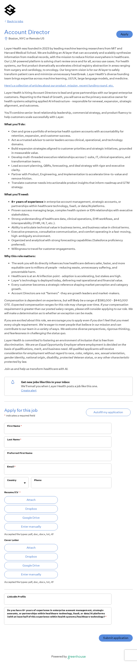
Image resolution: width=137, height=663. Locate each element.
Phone (38, 480)
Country (11, 480)
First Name (14, 425)
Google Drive (31, 517)
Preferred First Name (19, 453)
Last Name (14, 439)
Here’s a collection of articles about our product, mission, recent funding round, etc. (59, 85)
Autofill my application (108, 412)
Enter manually (31, 526)
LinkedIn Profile (16, 596)
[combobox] (7, 484)
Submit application (115, 638)
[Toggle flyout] (25, 483)
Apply (124, 34)
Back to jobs (15, 21)
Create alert (29, 390)
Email (11, 466)
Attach (31, 500)
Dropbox (31, 508)
